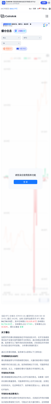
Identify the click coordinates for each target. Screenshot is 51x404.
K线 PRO (22, 49)
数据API (9, 49)
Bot (30, 9)
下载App (44, 9)
